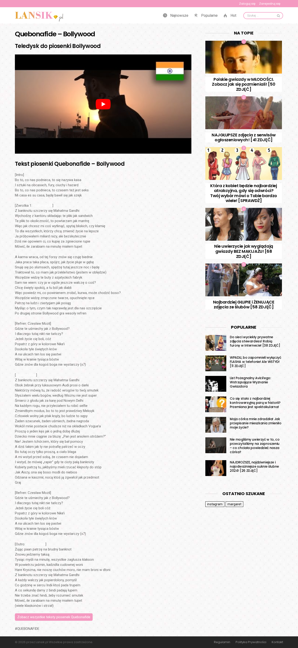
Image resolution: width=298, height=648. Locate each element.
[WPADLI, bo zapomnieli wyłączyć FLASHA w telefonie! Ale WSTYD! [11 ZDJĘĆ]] (215, 363)
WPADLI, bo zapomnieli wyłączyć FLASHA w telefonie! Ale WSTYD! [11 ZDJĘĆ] (255, 361)
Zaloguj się (247, 3)
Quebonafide (42, 205)
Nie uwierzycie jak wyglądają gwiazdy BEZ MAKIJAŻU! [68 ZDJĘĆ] (243, 251)
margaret (234, 504)
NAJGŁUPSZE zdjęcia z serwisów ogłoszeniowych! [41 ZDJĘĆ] (244, 137)
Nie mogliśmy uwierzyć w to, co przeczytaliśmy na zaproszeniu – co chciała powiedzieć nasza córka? (255, 445)
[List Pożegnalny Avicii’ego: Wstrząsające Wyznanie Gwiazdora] (215, 384)
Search (278, 15)
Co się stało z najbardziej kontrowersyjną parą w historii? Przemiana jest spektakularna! (255, 402)
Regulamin (222, 642)
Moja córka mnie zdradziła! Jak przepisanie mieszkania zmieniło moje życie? (255, 423)
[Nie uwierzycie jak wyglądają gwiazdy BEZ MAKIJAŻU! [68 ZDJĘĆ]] (243, 224)
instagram (215, 504)
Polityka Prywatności (251, 642)
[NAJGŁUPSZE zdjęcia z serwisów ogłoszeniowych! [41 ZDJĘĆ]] (243, 112)
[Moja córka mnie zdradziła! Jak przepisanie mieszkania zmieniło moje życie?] (215, 425)
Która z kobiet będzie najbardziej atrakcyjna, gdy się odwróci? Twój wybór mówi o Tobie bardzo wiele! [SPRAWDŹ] (243, 193)
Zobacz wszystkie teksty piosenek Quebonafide (53, 617)
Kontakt (277, 642)
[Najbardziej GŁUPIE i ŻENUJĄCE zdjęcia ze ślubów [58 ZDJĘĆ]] (243, 279)
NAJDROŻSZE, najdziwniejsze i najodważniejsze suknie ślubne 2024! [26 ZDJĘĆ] (254, 466)
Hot (233, 15)
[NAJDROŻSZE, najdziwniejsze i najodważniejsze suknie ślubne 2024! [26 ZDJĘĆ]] (215, 468)
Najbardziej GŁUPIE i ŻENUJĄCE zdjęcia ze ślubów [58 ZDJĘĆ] (243, 304)
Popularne (209, 15)
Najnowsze (178, 15)
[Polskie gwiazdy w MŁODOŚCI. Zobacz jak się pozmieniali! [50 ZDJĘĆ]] (243, 57)
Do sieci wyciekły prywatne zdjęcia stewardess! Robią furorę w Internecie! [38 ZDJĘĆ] (255, 341)
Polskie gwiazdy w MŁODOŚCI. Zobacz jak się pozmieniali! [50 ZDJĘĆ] (243, 84)
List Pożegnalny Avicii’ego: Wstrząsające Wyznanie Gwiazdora (250, 382)
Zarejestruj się (269, 3)
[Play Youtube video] (103, 104)
